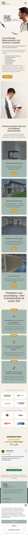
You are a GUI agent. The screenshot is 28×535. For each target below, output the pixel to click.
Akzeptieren (14, 521)
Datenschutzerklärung (15, 533)
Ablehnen (14, 526)
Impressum (22, 533)
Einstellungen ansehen (14, 530)
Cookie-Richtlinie (6, 533)
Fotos (14, 173)
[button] (26, 505)
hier (9, 475)
